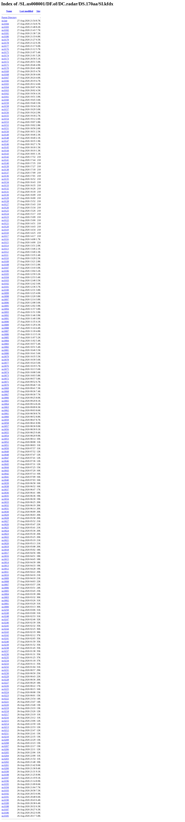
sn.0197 (5, 778)
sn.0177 (5, 46)
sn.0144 (5, 150)
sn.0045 (5, 464)
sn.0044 (5, 467)
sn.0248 (5, 616)
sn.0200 (5, 768)
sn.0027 (5, 521)
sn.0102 (5, 283)
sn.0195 (5, 784)
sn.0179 (5, 39)
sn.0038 (5, 486)
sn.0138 (5, 169)
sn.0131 (5, 192)
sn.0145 (5, 147)
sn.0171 (5, 65)
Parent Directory (9, 17)
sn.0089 (5, 325)
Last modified (26, 11)
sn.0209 (5, 740)
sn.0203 (5, 759)
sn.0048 (5, 454)
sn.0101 (5, 287)
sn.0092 (5, 315)
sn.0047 (5, 458)
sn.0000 (5, 607)
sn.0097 (5, 299)
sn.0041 (5, 477)
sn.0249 (5, 613)
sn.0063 (5, 407)
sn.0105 (5, 274)
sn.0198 (5, 774)
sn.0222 (5, 698)
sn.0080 (5, 353)
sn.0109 (5, 261)
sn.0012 (5, 569)
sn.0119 (5, 230)
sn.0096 (5, 302)
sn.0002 (5, 600)
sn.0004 (5, 594)
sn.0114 (5, 245)
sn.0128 (5, 201)
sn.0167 (5, 77)
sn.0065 (5, 401)
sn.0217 (5, 714)
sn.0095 (5, 306)
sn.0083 (5, 344)
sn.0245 (5, 626)
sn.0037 (5, 489)
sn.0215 (5, 721)
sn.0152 (5, 125)
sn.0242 (5, 635)
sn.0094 (5, 309)
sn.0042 (5, 473)
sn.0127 (5, 204)
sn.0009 (5, 578)
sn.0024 (5, 531)
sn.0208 (5, 743)
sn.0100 (5, 290)
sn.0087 (5, 331)
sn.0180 (5, 36)
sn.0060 (5, 416)
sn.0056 (5, 429)
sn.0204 (5, 755)
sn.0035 (5, 496)
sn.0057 (5, 426)
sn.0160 (5, 100)
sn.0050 (5, 448)
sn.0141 (5, 160)
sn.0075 (5, 369)
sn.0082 (5, 347)
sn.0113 (5, 249)
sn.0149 (5, 134)
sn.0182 (5, 30)
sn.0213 (5, 727)
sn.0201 (5, 765)
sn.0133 (5, 185)
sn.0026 (5, 524)
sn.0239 (5, 645)
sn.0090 (5, 321)
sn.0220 (5, 705)
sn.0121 (5, 223)
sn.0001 (5, 603)
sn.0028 (5, 518)
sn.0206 (5, 749)
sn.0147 (5, 141)
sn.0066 (5, 397)
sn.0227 (5, 683)
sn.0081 (5, 350)
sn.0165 (5, 84)
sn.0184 (5, 24)
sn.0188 (5, 806)
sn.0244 (5, 629)
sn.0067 (5, 394)
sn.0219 (5, 708)
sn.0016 (5, 556)
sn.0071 (5, 382)
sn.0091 (5, 318)
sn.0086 (5, 334)
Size (38, 11)
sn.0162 (5, 93)
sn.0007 (5, 584)
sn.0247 (5, 619)
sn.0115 (5, 242)
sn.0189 (5, 803)
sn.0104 (5, 277)
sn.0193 (5, 790)
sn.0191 (5, 797)
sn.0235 (5, 657)
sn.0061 (5, 413)
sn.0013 (5, 565)
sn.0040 (5, 480)
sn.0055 (5, 432)
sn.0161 (5, 96)
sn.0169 (5, 71)
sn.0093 (5, 312)
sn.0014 (5, 562)
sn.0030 (5, 512)
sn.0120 (5, 226)
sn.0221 (5, 702)
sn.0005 (5, 591)
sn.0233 (5, 664)
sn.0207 (5, 746)
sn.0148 (5, 138)
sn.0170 (5, 68)
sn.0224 (5, 692)
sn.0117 (5, 236)
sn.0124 (5, 214)
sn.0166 (5, 81)
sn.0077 (5, 363)
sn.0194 (5, 787)
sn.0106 (5, 271)
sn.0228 (5, 679)
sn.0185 (5, 816)
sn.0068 (5, 391)
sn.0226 (5, 686)
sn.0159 (5, 103)
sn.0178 (5, 43)
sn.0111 (5, 255)
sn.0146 (5, 144)
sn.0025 (5, 527)
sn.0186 (5, 812)
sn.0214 (5, 724)
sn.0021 (5, 540)
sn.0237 (5, 651)
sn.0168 (5, 74)
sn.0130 (5, 195)
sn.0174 (5, 55)
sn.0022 (5, 537)
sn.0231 (5, 670)
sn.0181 (5, 33)
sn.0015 (5, 559)
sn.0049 (5, 451)
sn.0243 (5, 632)
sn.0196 (5, 781)
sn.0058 (5, 423)
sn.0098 (5, 296)
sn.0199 (5, 771)
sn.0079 (5, 356)
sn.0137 (5, 173)
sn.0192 (5, 793)
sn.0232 (5, 667)
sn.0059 (5, 420)
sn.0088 (5, 328)
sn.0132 (5, 188)
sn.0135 (5, 179)
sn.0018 (5, 550)
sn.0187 (5, 809)
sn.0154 (5, 119)
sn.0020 (5, 543)
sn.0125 (5, 211)
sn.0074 (5, 372)
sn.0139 (5, 166)
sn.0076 (5, 366)
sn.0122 (5, 220)
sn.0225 (5, 689)
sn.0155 (5, 115)
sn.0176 (5, 49)
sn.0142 (5, 157)
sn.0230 (5, 673)
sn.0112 (5, 252)
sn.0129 (5, 198)
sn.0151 (5, 128)
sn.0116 (5, 239)
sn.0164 (5, 87)
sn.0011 (5, 572)
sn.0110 (5, 258)
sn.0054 (5, 435)
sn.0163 (5, 90)
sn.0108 (5, 264)
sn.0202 (5, 762)
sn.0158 (5, 106)
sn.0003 (5, 597)
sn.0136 (5, 176)
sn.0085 (5, 337)
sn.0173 (5, 58)
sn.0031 (5, 508)
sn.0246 (5, 622)
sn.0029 (5, 515)
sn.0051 (5, 445)
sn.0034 (5, 499)
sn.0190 (5, 800)
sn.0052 (5, 442)
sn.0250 (5, 610)
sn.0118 (5, 233)
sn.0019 (5, 546)
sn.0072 (5, 378)
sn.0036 (5, 493)
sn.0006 (5, 588)
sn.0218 (5, 711)
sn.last (4, 20)
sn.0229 (5, 676)
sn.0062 (5, 410)
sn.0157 (5, 109)
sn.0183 (5, 27)
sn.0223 (5, 695)
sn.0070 (5, 385)
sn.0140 (5, 163)
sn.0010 (5, 575)
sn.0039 (5, 483)
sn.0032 (5, 505)
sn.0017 (5, 553)
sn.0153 (5, 122)
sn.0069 (5, 388)
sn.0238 (5, 648)
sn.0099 (5, 293)
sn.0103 (5, 280)
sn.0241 (5, 638)
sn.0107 (5, 268)
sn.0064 (5, 404)
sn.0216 (5, 717)
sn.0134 (5, 182)
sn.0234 (5, 660)
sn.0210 (5, 736)
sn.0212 (5, 730)
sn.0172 (5, 62)
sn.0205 (5, 752)
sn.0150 (5, 131)
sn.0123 (5, 217)
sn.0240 (5, 641)
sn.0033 (5, 502)
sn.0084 (5, 340)
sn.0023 (5, 534)
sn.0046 (5, 461)
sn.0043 (5, 470)
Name (9, 11)
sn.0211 (5, 733)
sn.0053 (5, 439)
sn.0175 (5, 52)
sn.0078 (5, 359)
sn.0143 (5, 154)
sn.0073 (5, 375)
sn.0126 (5, 207)
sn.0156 (5, 112)
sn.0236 (5, 654)
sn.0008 (5, 581)
